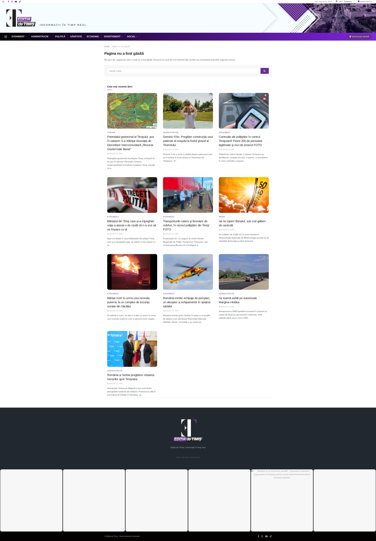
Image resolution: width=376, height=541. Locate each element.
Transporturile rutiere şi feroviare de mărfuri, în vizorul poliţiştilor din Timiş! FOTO (186, 225)
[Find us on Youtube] (16, 1)
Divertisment (112, 36)
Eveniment (18, 36)
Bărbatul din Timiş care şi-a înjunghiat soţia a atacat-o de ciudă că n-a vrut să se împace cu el (131, 225)
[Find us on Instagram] (12, 1)
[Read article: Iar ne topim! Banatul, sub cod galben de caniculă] (244, 195)
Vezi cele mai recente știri (188, 457)
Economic (93, 36)
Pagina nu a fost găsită (121, 46)
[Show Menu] (5, 37)
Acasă (106, 46)
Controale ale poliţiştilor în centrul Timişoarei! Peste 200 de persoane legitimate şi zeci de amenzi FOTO (240, 141)
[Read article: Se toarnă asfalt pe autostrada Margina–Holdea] (244, 272)
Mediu (222, 217)
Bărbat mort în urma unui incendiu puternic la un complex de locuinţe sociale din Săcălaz (128, 302)
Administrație (39, 36)
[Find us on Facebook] (8, 1)
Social (131, 36)
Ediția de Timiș (112, 536)
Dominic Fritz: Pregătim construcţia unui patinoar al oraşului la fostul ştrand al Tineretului (188, 141)
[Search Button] (3, 1)
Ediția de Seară (360, 37)
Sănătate (76, 36)
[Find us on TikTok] (20, 1)
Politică (60, 36)
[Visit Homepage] (21, 18)
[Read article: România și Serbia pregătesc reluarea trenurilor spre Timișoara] (132, 349)
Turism (111, 132)
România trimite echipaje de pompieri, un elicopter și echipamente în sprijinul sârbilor (186, 302)
